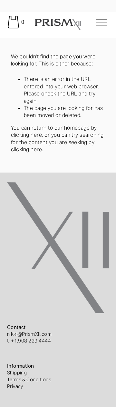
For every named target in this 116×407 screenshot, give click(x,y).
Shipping (17, 373)
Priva (12, 386)
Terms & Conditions (29, 379)
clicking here (26, 135)
